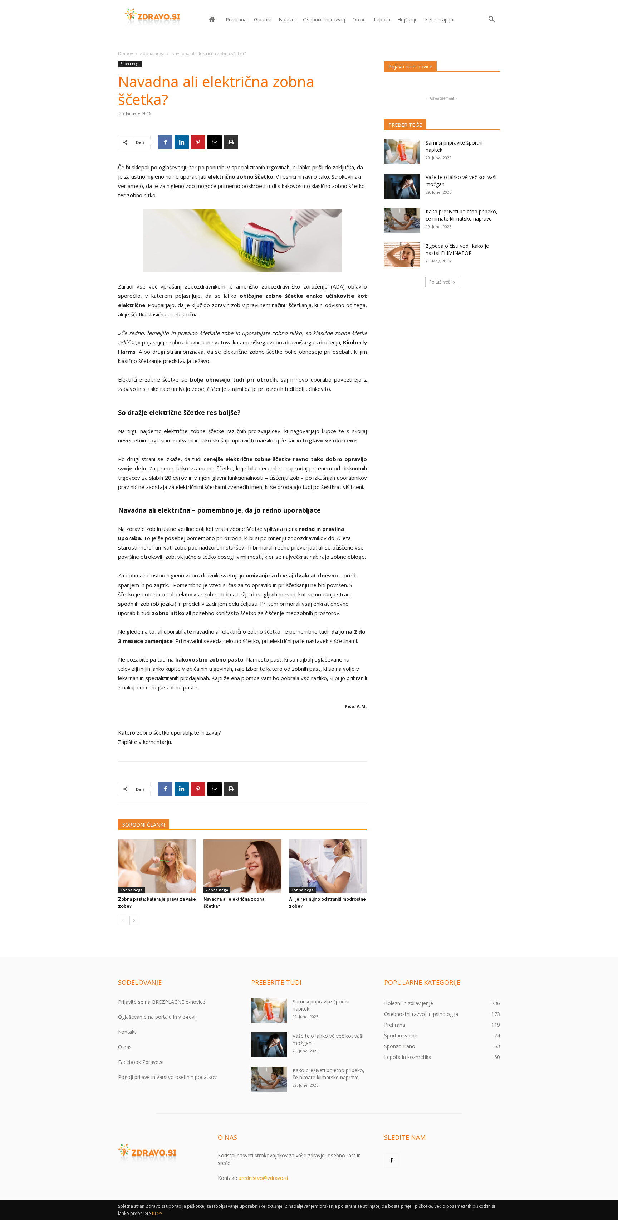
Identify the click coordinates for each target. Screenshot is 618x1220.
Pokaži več (439, 282)
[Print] (231, 142)
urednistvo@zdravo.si (263, 1178)
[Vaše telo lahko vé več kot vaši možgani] (402, 186)
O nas (125, 1047)
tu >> (157, 1213)
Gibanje (262, 19)
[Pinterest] (198, 142)
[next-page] (133, 920)
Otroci (359, 19)
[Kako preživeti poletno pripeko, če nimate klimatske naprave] (402, 220)
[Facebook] (165, 142)
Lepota (382, 19)
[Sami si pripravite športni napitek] (402, 151)
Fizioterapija (439, 19)
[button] (491, 20)
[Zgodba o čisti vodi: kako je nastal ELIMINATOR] (402, 254)
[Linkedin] (182, 142)
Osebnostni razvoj (324, 19)
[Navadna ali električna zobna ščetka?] (242, 866)
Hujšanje (407, 19)
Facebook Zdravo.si (140, 1062)
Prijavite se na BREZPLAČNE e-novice (161, 1001)
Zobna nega (152, 53)
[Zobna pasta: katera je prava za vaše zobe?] (157, 866)
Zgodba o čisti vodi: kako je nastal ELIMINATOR (457, 249)
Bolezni (287, 19)
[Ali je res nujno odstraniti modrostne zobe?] (328, 866)
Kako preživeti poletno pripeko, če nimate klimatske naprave (461, 215)
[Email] (214, 142)
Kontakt (127, 1031)
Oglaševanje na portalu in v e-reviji (158, 1016)
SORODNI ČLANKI (143, 824)
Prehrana (236, 19)
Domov (125, 53)
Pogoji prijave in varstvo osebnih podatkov (167, 1077)
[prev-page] (122, 920)
